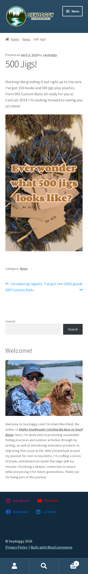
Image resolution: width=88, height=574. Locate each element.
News (26, 39)
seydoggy (50, 55)
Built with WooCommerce (51, 547)
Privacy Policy (16, 547)
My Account (14, 566)
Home (15, 39)
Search (10, 321)
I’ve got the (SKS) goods (63, 286)
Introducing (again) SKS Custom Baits (23, 286)
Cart (68, 562)
